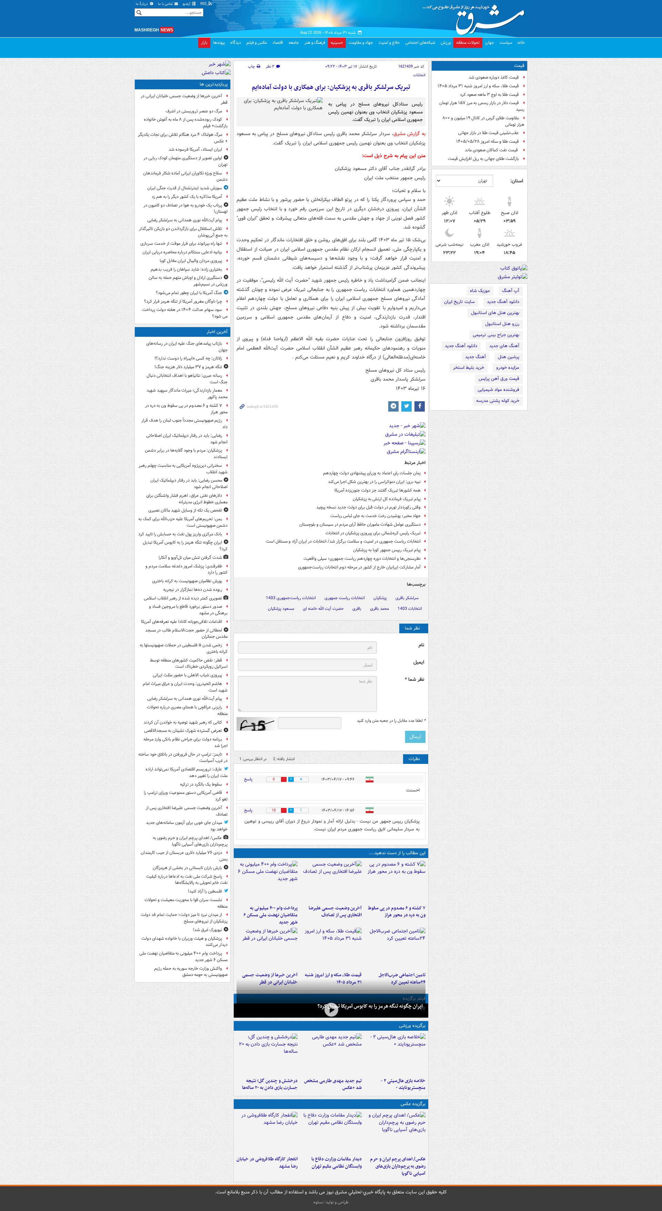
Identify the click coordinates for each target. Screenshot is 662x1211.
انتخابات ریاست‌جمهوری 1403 (291, 598)
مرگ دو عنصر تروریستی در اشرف (194, 111)
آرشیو (187, 4)
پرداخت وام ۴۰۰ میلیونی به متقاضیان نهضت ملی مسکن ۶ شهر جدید (270, 915)
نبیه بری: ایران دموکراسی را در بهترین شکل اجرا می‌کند (374, 481)
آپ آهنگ (510, 290)
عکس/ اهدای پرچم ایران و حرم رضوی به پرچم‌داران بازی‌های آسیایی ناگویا (397, 1166)
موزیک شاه (480, 290)
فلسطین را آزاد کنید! (205, 891)
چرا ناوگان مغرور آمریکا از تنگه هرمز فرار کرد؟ (183, 301)
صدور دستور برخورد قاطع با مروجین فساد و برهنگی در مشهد (188, 609)
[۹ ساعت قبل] (330, 948)
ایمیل (418, 662)
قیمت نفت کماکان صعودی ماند (492, 150)
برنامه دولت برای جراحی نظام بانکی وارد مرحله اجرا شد (185, 742)
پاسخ (248, 779)
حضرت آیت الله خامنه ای (323, 608)
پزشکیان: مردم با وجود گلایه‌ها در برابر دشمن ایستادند (186, 453)
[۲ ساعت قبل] (331, 1009)
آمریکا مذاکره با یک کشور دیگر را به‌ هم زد (187, 196)
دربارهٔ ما (142, 4)
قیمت (519, 65)
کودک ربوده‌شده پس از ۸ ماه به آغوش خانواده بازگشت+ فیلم (186, 122)
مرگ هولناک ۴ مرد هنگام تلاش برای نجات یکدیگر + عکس (183, 137)
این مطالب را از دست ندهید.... (397, 853)
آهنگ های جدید (504, 346)
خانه (521, 42)
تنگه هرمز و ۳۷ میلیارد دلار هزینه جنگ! (188, 367)
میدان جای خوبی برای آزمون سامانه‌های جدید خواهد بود (187, 825)
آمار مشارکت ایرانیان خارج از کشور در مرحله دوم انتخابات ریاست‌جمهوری (359, 567)
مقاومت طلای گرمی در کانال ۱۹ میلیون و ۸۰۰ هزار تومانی (483, 121)
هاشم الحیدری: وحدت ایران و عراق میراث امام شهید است (185, 687)
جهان (489, 42)
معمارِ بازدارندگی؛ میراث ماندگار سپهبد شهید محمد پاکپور (187, 393)
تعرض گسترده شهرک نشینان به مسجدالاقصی (183, 730)
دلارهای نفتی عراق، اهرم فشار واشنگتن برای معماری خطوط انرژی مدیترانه (187, 498)
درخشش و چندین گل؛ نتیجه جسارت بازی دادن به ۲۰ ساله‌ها (270, 1084)
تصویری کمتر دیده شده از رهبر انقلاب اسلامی (183, 598)
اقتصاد (277, 42)
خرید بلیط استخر (468, 367)
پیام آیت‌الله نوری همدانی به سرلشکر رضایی (184, 220)
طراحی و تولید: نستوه (331, 1202)
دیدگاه (235, 42)
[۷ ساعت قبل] (267, 1132)
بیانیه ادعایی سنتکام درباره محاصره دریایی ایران (182, 252)
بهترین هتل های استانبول (495, 312)
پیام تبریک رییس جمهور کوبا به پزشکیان (387, 550)
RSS (204, 4)
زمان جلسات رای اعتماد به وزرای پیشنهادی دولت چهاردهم (372, 473)
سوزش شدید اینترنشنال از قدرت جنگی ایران (184, 188)
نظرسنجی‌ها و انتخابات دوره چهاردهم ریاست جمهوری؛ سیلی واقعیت (362, 558)
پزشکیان (380, 598)
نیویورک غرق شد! (207, 930)
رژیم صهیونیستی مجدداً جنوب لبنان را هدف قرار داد (184, 423)
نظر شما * (414, 679)
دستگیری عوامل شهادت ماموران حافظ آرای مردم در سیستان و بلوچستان (360, 524)
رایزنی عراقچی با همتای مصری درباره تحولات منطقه (187, 710)
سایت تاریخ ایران (459, 301)
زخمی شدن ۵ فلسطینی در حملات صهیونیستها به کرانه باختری (184, 648)
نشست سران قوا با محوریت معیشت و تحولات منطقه (186, 903)
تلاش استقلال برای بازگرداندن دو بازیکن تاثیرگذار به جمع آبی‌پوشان (183, 232)
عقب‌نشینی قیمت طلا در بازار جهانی (488, 133)
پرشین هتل (508, 357)
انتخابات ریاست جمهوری (344, 598)
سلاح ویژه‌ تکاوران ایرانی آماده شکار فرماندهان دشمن (185, 176)
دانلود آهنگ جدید (503, 301)
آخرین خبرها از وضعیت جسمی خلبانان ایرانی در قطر (184, 99)
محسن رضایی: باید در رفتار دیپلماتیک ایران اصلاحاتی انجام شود (189, 483)
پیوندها (219, 42)
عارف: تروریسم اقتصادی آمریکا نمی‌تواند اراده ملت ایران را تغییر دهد (187, 772)
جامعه (294, 42)
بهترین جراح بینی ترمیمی (496, 335)
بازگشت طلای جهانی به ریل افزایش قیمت (483, 158)
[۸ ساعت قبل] (330, 1054)
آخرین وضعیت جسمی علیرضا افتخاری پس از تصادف (335, 911)
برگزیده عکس (413, 1104)
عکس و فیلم (257, 42)
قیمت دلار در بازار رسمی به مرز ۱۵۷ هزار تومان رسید (481, 106)
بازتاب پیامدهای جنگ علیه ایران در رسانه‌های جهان (187, 346)
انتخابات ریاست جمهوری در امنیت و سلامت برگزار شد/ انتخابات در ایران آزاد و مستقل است (343, 541)
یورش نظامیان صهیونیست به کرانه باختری (187, 581)
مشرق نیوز (476, 17)
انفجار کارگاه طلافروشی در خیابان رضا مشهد (267, 1162)
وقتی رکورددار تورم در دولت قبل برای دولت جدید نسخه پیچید (368, 507)
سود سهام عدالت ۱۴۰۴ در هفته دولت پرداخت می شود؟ (185, 313)
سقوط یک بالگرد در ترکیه (201, 784)
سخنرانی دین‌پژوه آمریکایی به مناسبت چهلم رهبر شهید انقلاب (183, 468)
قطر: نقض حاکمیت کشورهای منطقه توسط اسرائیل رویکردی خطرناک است (189, 663)
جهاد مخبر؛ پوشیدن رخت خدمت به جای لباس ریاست (375, 516)
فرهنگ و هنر (314, 42)
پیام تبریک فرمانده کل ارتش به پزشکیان (387, 499)
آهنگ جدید (475, 357)
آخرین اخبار (217, 331)
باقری (356, 608)
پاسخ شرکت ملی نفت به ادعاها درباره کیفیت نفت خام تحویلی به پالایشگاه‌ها (187, 879)
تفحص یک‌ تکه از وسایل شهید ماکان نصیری (185, 510)
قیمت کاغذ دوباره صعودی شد (494, 77)
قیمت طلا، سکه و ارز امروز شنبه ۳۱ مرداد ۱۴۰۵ (478, 86)
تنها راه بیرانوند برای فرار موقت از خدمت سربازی (181, 243)
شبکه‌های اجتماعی (420, 42)
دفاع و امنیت (389, 42)
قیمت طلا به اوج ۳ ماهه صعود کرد (489, 94)
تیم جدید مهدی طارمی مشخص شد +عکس (332, 1084)
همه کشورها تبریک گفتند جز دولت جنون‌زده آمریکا (377, 490)
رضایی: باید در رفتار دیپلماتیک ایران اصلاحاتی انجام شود (187, 438)
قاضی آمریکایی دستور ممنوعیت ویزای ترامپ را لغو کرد (186, 796)
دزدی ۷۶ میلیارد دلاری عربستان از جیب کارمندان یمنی (184, 855)
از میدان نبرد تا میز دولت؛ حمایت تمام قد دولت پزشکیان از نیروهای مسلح (184, 918)
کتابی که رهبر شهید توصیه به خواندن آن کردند (182, 722)
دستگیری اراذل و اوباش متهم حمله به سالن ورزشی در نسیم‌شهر (188, 280)
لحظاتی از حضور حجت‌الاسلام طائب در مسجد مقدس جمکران (186, 633)
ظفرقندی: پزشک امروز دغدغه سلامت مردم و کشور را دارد (187, 569)
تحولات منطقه (468, 42)
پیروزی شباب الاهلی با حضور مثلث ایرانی (187, 675)
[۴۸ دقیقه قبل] (394, 881)
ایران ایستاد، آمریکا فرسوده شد (195, 149)
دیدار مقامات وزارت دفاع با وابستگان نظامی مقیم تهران (336, 1162)
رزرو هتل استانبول (502, 323)
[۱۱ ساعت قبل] (267, 948)
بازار (204, 42)
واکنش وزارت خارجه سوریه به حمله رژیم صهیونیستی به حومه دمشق (191, 971)
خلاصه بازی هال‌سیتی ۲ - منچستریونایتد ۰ (403, 1084)
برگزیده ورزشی (412, 1025)
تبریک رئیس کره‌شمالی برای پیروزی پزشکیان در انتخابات (373, 533)
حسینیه (337, 42)
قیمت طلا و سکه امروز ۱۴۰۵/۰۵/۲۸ (487, 141)
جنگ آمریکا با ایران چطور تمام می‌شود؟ (189, 293)
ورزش (446, 42)
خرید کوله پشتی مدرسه (497, 400)
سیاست (506, 42)
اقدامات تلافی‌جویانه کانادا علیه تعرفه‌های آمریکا (181, 621)
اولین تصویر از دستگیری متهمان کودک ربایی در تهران (185, 161)
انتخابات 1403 (410, 608)
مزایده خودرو (507, 367)
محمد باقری (379, 608)
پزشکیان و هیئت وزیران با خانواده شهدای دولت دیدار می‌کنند (184, 941)
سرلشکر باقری (407, 598)
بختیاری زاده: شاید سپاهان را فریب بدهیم (186, 269)
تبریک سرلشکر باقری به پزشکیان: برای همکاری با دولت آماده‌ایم (331, 87)
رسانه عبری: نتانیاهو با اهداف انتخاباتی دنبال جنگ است (187, 378)
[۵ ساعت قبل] (267, 881)
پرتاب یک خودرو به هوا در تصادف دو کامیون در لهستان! (185, 208)
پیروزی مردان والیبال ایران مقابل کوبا (191, 261)
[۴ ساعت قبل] (330, 881)
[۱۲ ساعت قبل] (267, 1054)
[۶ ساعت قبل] (394, 948)
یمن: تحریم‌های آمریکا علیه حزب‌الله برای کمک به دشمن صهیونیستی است (183, 522)
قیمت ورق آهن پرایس (499, 378)
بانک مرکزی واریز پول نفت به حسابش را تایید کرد (180, 534)
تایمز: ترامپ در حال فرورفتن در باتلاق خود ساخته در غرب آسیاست (183, 757)
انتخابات (419, 75)
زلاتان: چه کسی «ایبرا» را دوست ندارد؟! (188, 358)
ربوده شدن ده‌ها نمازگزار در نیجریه (192, 589)
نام (421, 645)
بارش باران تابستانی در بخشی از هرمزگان (187, 868)
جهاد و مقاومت (361, 42)
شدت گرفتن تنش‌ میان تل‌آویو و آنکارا (190, 557)
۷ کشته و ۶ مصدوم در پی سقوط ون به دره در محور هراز (396, 911)
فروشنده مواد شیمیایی (498, 389)
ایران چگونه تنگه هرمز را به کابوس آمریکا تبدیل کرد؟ (370, 1006)
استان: (516, 181)
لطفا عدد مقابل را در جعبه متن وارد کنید (391, 721)
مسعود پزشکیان (281, 608)
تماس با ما (166, 4)
